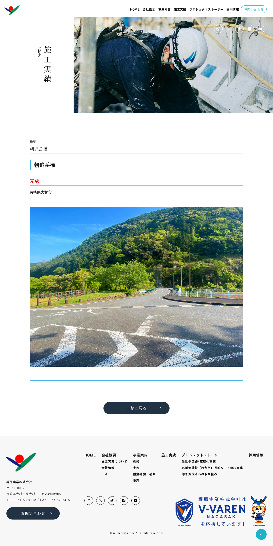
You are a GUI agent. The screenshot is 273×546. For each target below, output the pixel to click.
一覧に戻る (136, 408)
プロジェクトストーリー (206, 9)
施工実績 (180, 9)
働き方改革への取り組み (199, 474)
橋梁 (136, 461)
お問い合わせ (254, 9)
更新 (136, 480)
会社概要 (149, 9)
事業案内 (140, 455)
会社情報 (108, 467)
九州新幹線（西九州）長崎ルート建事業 (212, 468)
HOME (134, 9)
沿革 (105, 474)
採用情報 (233, 9)
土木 (136, 467)
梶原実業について (114, 461)
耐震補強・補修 (144, 474)
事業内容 (164, 9)
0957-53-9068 (25, 499)
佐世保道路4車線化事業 (199, 461)
